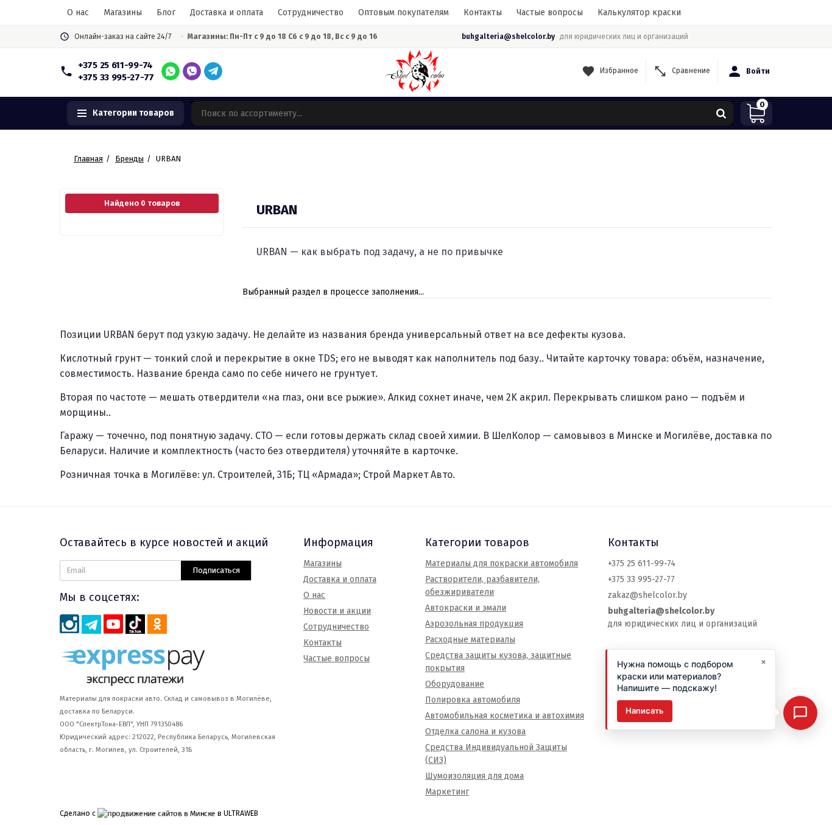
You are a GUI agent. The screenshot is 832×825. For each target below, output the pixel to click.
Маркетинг (447, 792)
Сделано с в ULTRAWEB (159, 813)
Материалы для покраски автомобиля (501, 563)
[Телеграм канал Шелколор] (91, 624)
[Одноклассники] (157, 624)
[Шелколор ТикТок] (135, 624)
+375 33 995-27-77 (116, 77)
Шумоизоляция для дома (474, 776)
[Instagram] (69, 624)
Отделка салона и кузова (475, 731)
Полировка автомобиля (472, 700)
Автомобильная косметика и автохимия (504, 716)
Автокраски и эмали (465, 608)
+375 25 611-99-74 (115, 65)
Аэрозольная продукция (474, 624)
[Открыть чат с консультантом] (800, 713)
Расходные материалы (470, 639)
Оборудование (454, 684)
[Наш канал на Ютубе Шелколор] (113, 624)
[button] (125, 113)
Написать (645, 711)
